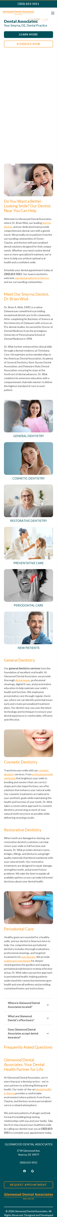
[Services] (28, 419)
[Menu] (52, 13)
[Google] (32, 1171)
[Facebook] (24, 1171)
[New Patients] (28, 631)
